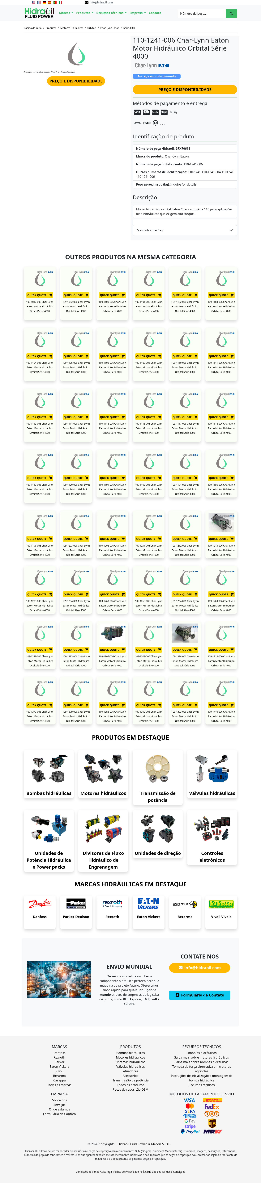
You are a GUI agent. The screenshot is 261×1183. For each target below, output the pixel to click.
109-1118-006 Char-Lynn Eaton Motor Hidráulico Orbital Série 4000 (221, 428)
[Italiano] (60, 2)
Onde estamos (59, 1109)
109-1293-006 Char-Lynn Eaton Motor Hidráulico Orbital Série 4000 (76, 661)
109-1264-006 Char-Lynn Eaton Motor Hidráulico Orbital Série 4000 (185, 605)
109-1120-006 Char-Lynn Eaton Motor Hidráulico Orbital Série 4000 (76, 489)
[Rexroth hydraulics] (112, 904)
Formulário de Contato (202, 995)
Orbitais (91, 28)
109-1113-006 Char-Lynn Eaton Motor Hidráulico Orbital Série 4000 (39, 428)
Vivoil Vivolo (221, 916)
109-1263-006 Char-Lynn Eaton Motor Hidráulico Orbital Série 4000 (148, 605)
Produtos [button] (83, 13)
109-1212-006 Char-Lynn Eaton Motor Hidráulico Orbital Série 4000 (185, 550)
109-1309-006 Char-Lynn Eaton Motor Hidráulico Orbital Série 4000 (148, 661)
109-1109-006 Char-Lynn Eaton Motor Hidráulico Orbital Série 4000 (148, 367)
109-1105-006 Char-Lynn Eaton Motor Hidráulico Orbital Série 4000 (76, 367)
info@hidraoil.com (202, 967)
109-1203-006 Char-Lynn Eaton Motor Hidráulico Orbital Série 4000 (76, 550)
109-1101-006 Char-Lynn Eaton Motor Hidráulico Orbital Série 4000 (148, 306)
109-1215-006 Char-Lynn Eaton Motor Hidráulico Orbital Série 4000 (221, 550)
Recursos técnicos (202, 1085)
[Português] (55, 2)
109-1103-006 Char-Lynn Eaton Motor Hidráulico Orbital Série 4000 (221, 306)
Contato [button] (155, 13)
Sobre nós (59, 1100)
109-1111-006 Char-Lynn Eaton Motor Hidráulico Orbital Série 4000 (221, 367)
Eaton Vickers (148, 916)
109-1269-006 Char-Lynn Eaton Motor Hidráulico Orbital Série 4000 (221, 605)
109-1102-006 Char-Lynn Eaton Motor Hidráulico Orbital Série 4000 (185, 306)
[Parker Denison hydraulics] (76, 904)
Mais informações (150, 230)
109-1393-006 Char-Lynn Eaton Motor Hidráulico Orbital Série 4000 (185, 716)
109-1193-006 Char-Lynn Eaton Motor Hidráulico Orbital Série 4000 (148, 489)
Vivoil (59, 1071)
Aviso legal (106, 1171)
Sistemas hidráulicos (130, 1062)
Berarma (185, 916)
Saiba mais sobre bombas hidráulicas (202, 1062)
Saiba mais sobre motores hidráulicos (201, 1057)
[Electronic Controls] (212, 828)
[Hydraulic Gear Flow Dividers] (103, 828)
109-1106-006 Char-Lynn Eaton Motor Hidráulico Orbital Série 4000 (112, 367)
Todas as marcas (59, 1085)
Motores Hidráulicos (71, 28)
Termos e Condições (173, 1171)
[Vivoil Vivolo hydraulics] (221, 904)
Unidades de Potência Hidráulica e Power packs (49, 860)
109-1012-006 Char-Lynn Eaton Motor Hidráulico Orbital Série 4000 (39, 306)
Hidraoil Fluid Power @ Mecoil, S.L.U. (144, 1144)
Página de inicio (33, 28)
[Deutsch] (44, 2)
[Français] (39, 2)
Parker (59, 1062)
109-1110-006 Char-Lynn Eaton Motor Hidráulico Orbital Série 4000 (185, 367)
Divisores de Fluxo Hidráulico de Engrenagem (103, 860)
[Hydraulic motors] (103, 768)
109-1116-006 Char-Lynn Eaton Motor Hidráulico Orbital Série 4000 (148, 428)
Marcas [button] (65, 13)
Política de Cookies (150, 1171)
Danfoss (40, 916)
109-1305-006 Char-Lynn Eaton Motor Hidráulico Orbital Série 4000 (112, 661)
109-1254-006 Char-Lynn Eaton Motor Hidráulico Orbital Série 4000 (76, 605)
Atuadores (130, 1071)
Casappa (59, 1080)
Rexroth (112, 916)
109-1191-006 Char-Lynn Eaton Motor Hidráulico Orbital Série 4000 (112, 489)
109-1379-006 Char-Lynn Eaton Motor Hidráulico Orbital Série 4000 (76, 716)
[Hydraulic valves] (212, 768)
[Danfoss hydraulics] (40, 904)
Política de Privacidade (126, 1171)
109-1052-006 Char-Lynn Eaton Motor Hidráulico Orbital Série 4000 (76, 306)
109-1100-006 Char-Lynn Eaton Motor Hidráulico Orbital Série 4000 (112, 306)
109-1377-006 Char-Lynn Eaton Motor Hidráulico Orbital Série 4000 (39, 716)
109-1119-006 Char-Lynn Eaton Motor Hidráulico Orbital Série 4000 (39, 489)
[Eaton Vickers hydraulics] (149, 904)
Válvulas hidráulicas (212, 793)
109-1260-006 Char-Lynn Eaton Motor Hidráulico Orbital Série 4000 (112, 605)
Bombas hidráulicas (48, 793)
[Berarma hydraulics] (185, 904)
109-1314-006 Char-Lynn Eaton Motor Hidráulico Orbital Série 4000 (185, 661)
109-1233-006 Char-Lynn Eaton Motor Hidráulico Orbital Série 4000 (39, 605)
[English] (33, 2)
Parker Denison (76, 916)
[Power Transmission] (158, 768)
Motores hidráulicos (103, 793)
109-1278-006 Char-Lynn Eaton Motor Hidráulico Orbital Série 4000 (39, 661)
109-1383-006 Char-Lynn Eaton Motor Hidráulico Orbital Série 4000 (112, 716)
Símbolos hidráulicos (201, 1053)
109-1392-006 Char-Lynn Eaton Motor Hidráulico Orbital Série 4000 (148, 716)
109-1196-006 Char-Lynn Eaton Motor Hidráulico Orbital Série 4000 (39, 550)
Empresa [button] (136, 13)
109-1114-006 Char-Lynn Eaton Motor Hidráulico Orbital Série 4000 (76, 428)
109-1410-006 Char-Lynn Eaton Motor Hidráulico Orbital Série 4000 (221, 716)
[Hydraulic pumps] (49, 768)
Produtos (51, 28)
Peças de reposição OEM (130, 1089)
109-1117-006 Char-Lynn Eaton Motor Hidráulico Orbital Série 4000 (185, 428)
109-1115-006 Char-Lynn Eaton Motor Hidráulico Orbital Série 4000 (112, 428)
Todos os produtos (130, 1085)
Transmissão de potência (131, 1080)
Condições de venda (87, 1171)
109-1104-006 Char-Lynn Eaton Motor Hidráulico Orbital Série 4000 (39, 367)
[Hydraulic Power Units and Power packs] (49, 828)
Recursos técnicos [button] (110, 13)
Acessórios (130, 1076)
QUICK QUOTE (37, 295)
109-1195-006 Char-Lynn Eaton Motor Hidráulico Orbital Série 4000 (221, 489)
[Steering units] (158, 828)
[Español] (49, 2)
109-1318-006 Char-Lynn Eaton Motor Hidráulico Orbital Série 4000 (221, 661)
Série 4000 (129, 28)
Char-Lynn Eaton (109, 28)
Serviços (59, 1105)
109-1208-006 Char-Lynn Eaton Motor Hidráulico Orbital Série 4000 (112, 550)
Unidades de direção (158, 853)
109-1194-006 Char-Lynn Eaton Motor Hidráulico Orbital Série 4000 (185, 489)
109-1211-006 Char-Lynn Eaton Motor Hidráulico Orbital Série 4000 (148, 550)
